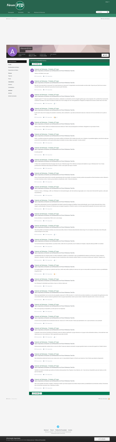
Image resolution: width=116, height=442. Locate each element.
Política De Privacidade (61, 430)
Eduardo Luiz (48, 70)
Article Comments (12, 96)
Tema (51, 430)
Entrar (107, 2)
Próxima (37, 393)
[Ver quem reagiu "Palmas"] (54, 117)
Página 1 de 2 (46, 63)
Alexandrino (56, 70)
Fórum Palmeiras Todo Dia (67, 70)
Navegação (11, 12)
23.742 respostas (48, 76)
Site (29, 12)
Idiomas (46, 430)
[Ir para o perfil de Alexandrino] (32, 70)
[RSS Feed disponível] (109, 399)
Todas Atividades (12, 61)
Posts (9, 78)
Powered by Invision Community (58, 433)
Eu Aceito (102, 439)
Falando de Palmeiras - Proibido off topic (47, 69)
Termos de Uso (30, 440)
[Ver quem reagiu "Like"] (54, 103)
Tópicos (10, 76)
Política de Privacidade (40, 440)
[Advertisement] (58, 33)
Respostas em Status (13, 70)
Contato (70, 430)
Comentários (11, 87)
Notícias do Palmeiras (39, 12)
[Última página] (41, 64)
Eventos (10, 84)
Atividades (21, 12)
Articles (10, 93)
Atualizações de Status (13, 67)
